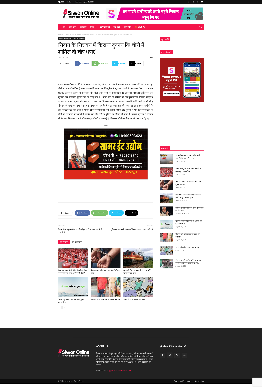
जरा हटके (117, 27)
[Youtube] (202, 2)
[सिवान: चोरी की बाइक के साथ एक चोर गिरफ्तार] (105, 287)
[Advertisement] (106, 75)
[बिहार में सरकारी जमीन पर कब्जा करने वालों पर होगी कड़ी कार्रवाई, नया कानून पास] (166, 211)
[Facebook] (188, 2)
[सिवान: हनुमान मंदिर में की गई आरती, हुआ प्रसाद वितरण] (73, 287)
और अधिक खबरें (77, 242)
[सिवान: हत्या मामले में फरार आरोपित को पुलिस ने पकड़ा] (105, 258)
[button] (200, 27)
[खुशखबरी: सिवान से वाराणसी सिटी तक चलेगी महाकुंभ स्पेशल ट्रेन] (138, 258)
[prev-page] (60, 307)
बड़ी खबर (83, 27)
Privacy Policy (199, 381)
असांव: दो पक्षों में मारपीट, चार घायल (134, 299)
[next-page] (64, 307)
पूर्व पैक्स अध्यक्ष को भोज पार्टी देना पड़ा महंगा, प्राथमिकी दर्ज (132, 229)
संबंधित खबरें (64, 242)
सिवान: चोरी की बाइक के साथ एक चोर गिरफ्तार (105, 299)
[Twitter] (197, 2)
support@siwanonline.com (119, 370)
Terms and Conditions (182, 381)
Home (60, 34)
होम (64, 27)
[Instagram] (193, 2)
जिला (92, 27)
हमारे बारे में (127, 27)
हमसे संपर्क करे (105, 27)
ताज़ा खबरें (72, 27)
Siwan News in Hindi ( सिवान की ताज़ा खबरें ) (80, 34)
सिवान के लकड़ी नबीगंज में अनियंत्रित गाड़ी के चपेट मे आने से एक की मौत (80, 231)
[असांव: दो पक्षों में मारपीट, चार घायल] (138, 287)
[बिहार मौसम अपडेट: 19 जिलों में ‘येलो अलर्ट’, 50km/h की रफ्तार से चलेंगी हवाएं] (166, 159)
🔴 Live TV (140, 27)
